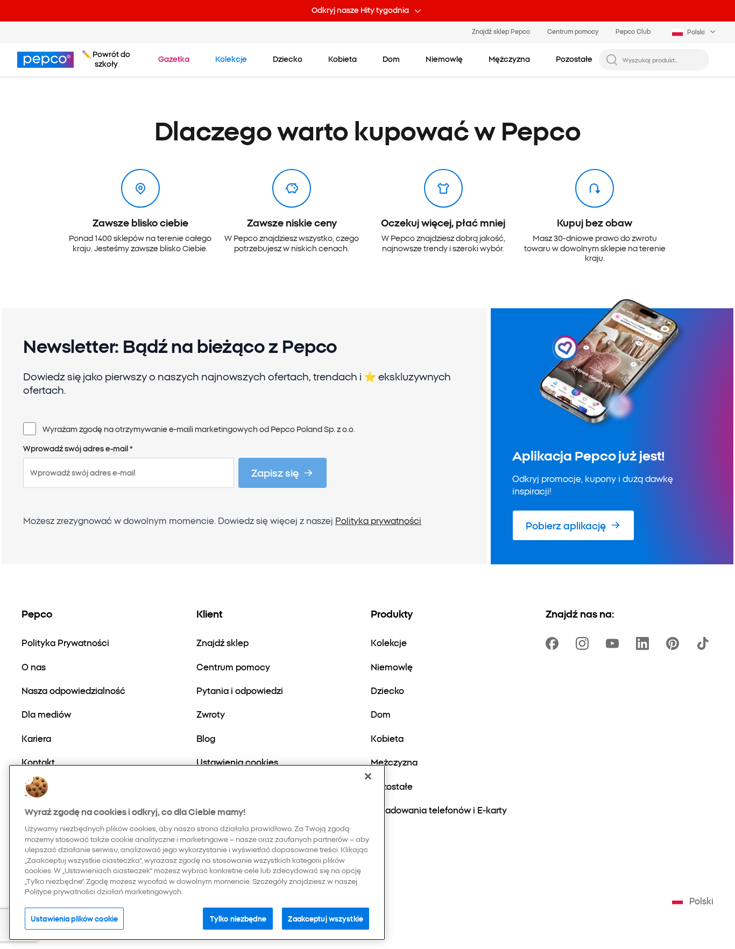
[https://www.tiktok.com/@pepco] (704, 643)
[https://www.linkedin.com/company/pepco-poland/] (644, 643)
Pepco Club (633, 31)
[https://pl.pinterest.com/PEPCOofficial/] (674, 643)
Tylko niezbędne (238, 918)
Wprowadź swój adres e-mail (78, 449)
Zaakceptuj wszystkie (325, 918)
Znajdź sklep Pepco (501, 31)
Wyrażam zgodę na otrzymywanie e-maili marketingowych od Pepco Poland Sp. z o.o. (199, 429)
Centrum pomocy (572, 31)
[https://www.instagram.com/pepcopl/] (584, 643)
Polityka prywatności (378, 520)
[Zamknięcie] (368, 776)
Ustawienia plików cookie (74, 918)
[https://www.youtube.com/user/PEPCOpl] (614, 643)
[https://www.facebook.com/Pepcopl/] (554, 643)
